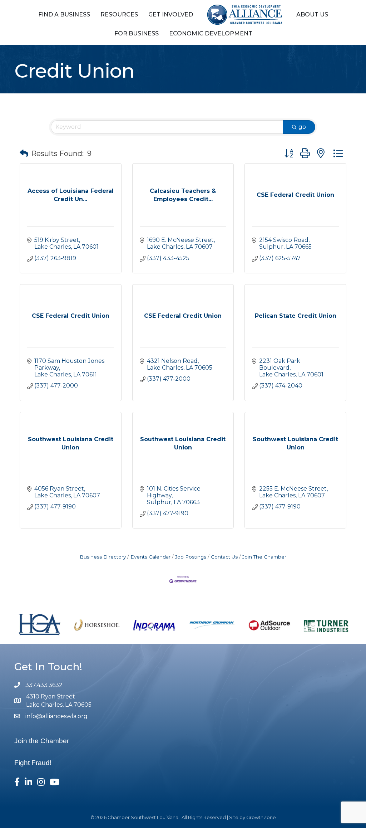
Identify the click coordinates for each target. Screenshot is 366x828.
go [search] (302, 126)
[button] (24, 153)
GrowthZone (261, 817)
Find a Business (64, 14)
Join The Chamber (264, 557)
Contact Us (224, 557)
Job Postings (190, 557)
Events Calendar (150, 557)
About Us (312, 14)
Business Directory (103, 557)
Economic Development (210, 33)
